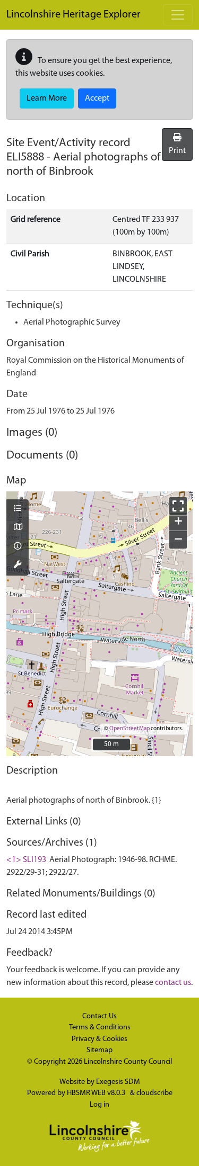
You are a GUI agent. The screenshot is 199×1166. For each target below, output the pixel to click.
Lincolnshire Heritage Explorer (73, 15)
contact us (173, 983)
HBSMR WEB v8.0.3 (97, 1093)
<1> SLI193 (26, 860)
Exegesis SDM (118, 1082)
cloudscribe (154, 1093)
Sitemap (99, 1050)
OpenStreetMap (129, 729)
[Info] (17, 547)
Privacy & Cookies (99, 1039)
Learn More (47, 98)
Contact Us (99, 1016)
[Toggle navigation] (178, 14)
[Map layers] (17, 509)
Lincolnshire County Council (128, 1062)
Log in (99, 1105)
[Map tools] (17, 565)
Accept (97, 98)
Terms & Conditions (100, 1028)
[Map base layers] (17, 527)
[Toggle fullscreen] (178, 506)
